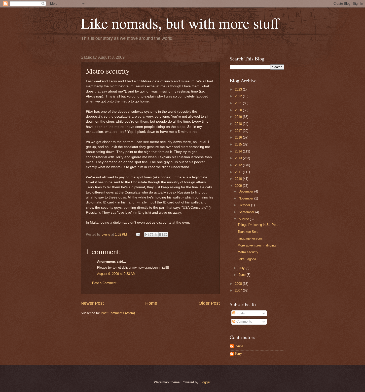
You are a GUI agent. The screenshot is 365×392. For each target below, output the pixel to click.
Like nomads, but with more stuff (180, 23)
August (244, 219)
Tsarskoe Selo (248, 232)
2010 (239, 179)
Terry (238, 353)
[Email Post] (137, 234)
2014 (239, 151)
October (245, 205)
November (246, 198)
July (242, 268)
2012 (239, 165)
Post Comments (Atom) (118, 313)
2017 (239, 131)
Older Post (209, 303)
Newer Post (92, 303)
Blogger (204, 382)
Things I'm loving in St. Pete (258, 225)
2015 (239, 144)
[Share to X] (156, 234)
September (247, 212)
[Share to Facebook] (160, 234)
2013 (239, 158)
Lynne (239, 346)
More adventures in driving (257, 245)
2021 (239, 103)
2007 (239, 290)
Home (151, 303)
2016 (239, 137)
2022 (239, 96)
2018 (239, 124)
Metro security (248, 252)
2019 (239, 117)
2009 (239, 186)
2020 (239, 110)
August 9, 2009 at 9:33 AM (116, 274)
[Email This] (146, 234)
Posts (240, 313)
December (246, 191)
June (243, 275)
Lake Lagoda (247, 259)
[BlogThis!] (151, 234)
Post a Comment (104, 283)
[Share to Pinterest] (165, 234)
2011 (239, 172)
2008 (239, 284)
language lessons (250, 238)
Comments (243, 321)
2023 (239, 89)
